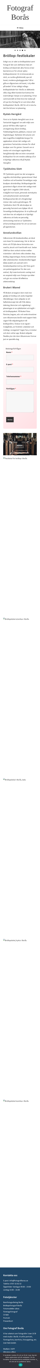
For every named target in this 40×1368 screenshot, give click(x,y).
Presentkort (8, 1321)
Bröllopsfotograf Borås (12, 1305)
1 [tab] (15, 50)
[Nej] (37, 1360)
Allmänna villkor (9, 1352)
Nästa (37, 38)
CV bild (6, 1314)
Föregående (2, 38)
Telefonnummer (13, 376)
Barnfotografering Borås (13, 1302)
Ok (21, 1365)
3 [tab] (20, 50)
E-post (9, 364)
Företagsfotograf (10, 1311)
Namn (9, 352)
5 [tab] (24, 50)
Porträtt (6, 1318)
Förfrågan (11, 388)
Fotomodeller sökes (11, 1308)
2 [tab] (17, 50)
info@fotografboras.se (18, 1280)
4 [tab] (22, 50)
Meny (21, 28)
